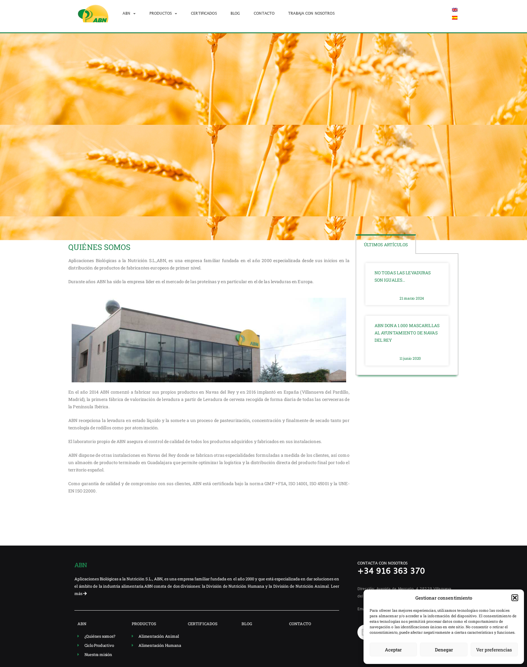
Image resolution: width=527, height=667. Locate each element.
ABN (126, 13)
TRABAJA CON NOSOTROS (311, 13)
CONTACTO (264, 13)
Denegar (444, 650)
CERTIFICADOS (204, 13)
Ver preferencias (494, 650)
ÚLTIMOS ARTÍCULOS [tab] (386, 244)
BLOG (235, 13)
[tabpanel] (407, 314)
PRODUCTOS (160, 13)
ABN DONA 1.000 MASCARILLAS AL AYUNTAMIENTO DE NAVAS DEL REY (407, 333)
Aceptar (393, 650)
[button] (515, 598)
